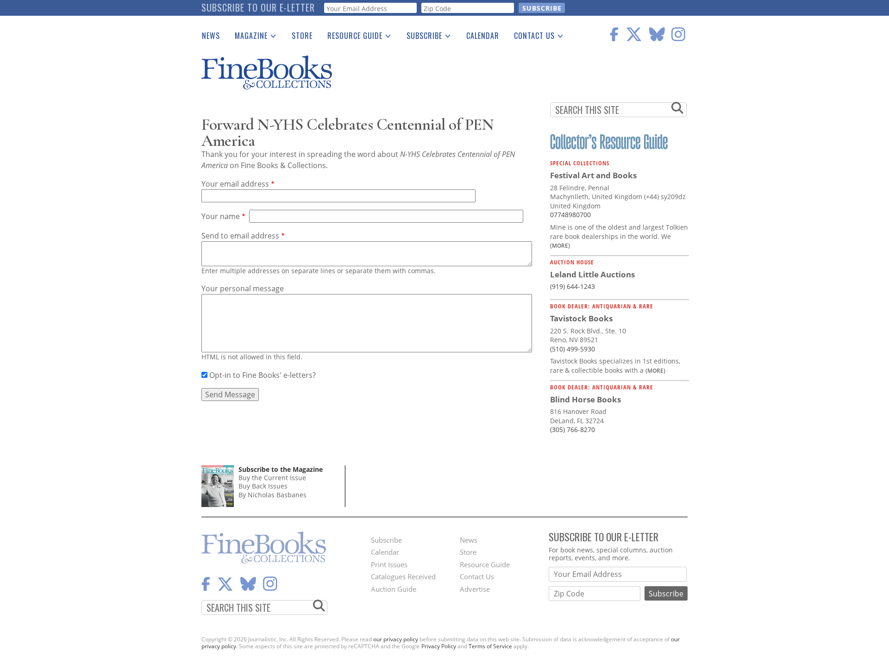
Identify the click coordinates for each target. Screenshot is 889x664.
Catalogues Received (403, 576)
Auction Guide (393, 589)
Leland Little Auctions (592, 274)
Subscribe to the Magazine (280, 469)
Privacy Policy (438, 646)
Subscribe (420, 37)
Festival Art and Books (593, 175)
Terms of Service (490, 646)
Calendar (482, 35)
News (211, 35)
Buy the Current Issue (272, 477)
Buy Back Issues (263, 486)
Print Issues (389, 564)
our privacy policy (395, 639)
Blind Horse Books (585, 399)
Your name (220, 216)
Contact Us (531, 37)
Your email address (235, 184)
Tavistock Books (581, 318)
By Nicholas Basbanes (272, 494)
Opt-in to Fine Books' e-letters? (262, 375)
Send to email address (240, 236)
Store (302, 35)
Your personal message (242, 288)
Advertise (475, 589)
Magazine (247, 37)
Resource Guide (351, 37)
